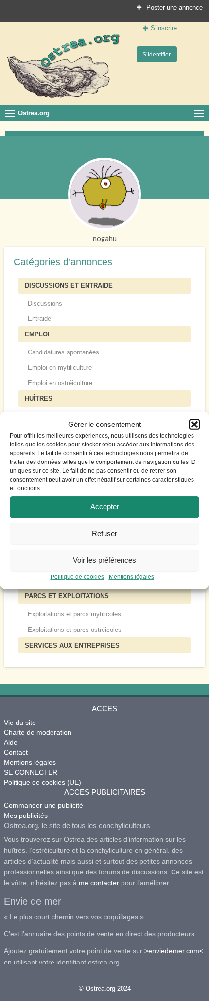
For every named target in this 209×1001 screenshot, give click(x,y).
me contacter (99, 883)
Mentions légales (131, 576)
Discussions (45, 303)
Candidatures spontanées (63, 352)
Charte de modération (37, 732)
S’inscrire (164, 28)
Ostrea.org (34, 113)
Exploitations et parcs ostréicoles (75, 629)
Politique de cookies (77, 576)
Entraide (39, 318)
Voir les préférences (104, 560)
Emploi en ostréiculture (60, 383)
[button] (194, 424)
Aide (10, 742)
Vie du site (20, 722)
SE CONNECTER (30, 772)
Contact (16, 752)
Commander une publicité (43, 805)
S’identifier (156, 54)
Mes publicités (26, 815)
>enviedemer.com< (173, 951)
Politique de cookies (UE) (42, 782)
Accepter (104, 506)
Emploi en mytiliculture (60, 367)
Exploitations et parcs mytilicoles (74, 614)
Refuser (104, 533)
